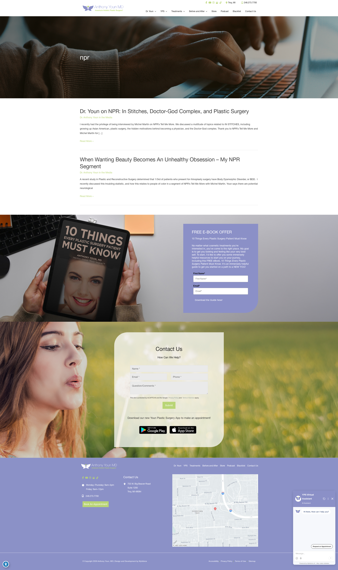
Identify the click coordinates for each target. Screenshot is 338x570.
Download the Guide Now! (208, 300)
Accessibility (214, 561)
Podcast (231, 465)
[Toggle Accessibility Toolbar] (6, 564)
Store (222, 465)
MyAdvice (143, 561)
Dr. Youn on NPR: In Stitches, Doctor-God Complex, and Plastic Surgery (164, 111)
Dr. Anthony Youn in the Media (96, 117)
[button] (154, 11)
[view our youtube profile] (210, 2)
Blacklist (241, 465)
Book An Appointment (95, 504)
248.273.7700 (250, 2)
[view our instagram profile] (213, 2)
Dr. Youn (177, 465)
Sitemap (251, 561)
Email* (196, 286)
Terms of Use (240, 561)
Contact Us (252, 465)
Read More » (86, 141)
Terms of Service (188, 398)
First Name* (199, 273)
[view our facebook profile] (206, 2)
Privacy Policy (173, 398)
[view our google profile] (217, 2)
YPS (185, 465)
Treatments (195, 465)
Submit (169, 405)
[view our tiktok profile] (220, 2)
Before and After (210, 465)
